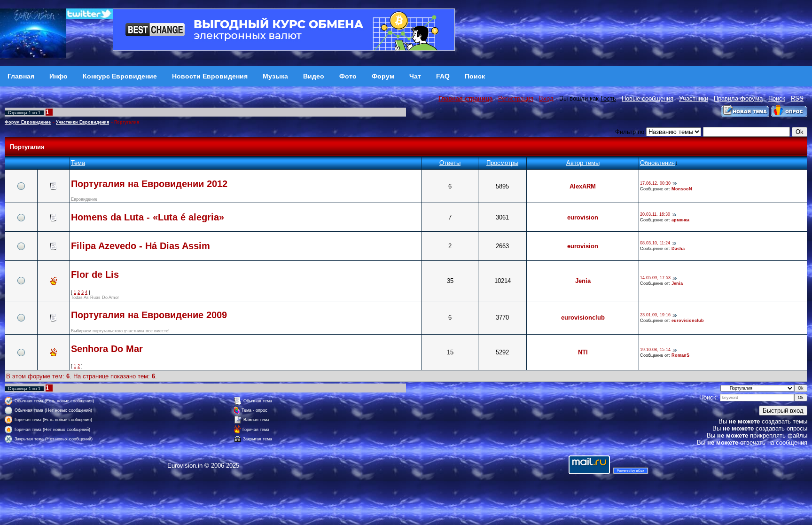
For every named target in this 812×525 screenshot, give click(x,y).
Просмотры (502, 162)
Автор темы (583, 162)
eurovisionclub (583, 317)
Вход (546, 98)
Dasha (678, 248)
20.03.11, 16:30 (655, 214)
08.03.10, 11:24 (655, 243)
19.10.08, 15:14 (655, 349)
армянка (680, 220)
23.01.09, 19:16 (655, 315)
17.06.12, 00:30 (655, 183)
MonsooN (681, 189)
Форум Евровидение (28, 122)
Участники (693, 98)
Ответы (450, 162)
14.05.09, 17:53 (655, 278)
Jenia (583, 280)
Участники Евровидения (82, 122)
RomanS (680, 355)
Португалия (126, 122)
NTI (583, 352)
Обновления (657, 162)
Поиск (776, 98)
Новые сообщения (647, 98)
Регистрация (515, 98)
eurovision (582, 217)
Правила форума (738, 98)
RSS (797, 98)
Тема (78, 162)
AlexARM (583, 186)
